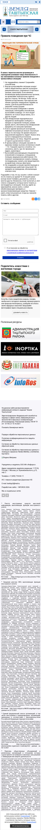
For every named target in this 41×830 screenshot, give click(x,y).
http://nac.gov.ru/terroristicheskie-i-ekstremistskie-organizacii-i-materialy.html (20, 745)
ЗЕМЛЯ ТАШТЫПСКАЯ (19, 29)
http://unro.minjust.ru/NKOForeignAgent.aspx (25, 708)
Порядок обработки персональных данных (19, 435)
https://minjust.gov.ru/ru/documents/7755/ (25, 577)
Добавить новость (20, 312)
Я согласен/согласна (20, 826)
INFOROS (21, 487)
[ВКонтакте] (36, 199)
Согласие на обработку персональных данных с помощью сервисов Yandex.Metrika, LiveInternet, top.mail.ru (20, 452)
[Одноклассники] (33, 199)
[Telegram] (39, 199)
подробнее (25, 816)
